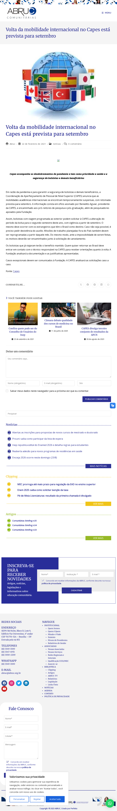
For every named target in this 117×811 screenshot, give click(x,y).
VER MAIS (98, 503)
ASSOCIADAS (50, 646)
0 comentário (75, 143)
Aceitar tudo (55, 799)
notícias (57, 143)
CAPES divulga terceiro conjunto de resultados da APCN (94, 331)
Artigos (51, 673)
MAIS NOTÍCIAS (98, 466)
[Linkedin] (26, 683)
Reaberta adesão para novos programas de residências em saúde (47, 451)
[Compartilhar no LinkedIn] (101, 285)
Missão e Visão (54, 634)
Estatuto (51, 637)
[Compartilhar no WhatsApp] (108, 285)
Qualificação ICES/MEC (58, 661)
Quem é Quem (54, 631)
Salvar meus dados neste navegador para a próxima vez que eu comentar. (49, 390)
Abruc (12, 143)
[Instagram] (11, 683)
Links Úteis (53, 684)
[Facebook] (4, 683)
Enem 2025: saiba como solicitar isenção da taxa (42, 490)
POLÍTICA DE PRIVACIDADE (56, 696)
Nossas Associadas (56, 649)
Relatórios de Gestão (57, 643)
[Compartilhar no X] (81, 285)
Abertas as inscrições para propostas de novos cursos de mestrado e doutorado (55, 432)
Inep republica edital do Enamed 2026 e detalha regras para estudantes (50, 445)
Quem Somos (54, 628)
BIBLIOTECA (50, 667)
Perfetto (74, 808)
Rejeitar (37, 799)
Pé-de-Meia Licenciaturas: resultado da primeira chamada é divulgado (54, 495)
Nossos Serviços (55, 652)
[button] (110, 803)
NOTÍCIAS (49, 687)
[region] (37, 788)
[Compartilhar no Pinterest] (94, 285)
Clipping (52, 670)
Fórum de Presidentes (57, 640)
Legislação (52, 681)
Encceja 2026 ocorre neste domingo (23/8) (34, 457)
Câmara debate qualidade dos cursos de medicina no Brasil (58, 323)
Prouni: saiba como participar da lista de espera (37, 438)
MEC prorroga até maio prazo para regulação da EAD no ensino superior (56, 484)
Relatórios (52, 679)
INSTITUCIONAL (51, 625)
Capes (16, 271)
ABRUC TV (53, 676)
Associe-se (53, 664)
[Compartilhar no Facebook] (88, 285)
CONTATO (48, 693)
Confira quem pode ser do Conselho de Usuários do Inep (23, 331)
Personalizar (19, 799)
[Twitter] (19, 683)
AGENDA (48, 690)
